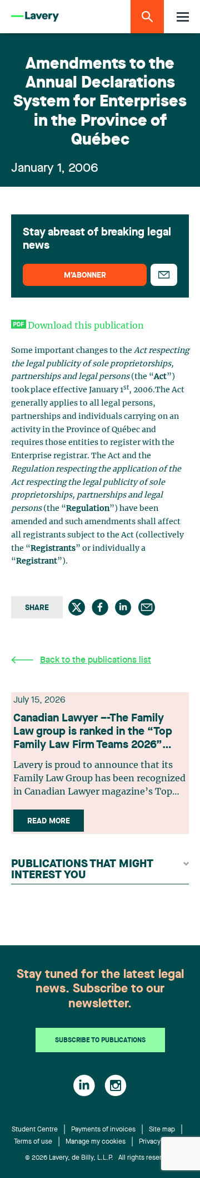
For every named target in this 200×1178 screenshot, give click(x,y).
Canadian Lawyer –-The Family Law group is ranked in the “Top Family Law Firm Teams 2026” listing (92, 732)
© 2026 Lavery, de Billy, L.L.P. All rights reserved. (100, 1158)
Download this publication (86, 325)
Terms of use (33, 1142)
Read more (48, 821)
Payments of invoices (103, 1129)
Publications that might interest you (82, 870)
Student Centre (35, 1129)
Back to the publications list (95, 660)
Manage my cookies (96, 1142)
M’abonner (85, 275)
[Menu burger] (183, 17)
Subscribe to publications (100, 1040)
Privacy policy (160, 1142)
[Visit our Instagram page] (115, 1085)
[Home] (35, 17)
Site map (162, 1129)
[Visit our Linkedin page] (84, 1085)
